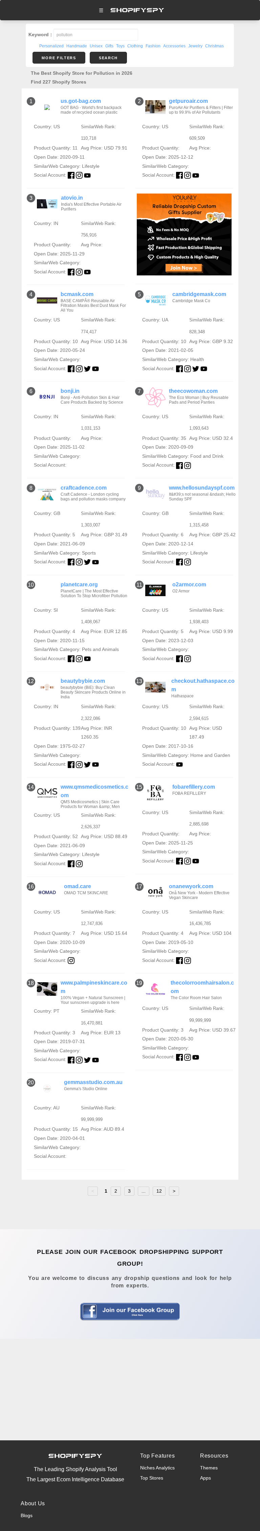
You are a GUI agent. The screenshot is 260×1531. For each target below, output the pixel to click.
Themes (209, 1467)
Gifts (109, 46)
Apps (205, 1478)
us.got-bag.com (81, 101)
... (144, 1191)
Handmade (76, 46)
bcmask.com (77, 294)
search (108, 58)
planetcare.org (79, 584)
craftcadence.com (84, 488)
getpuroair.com (188, 101)
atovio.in (72, 198)
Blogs (26, 1515)
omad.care (77, 886)
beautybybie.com (83, 681)
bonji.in (70, 391)
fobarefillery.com (193, 787)
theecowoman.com (193, 391)
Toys (120, 46)
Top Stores (151, 1478)
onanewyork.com (191, 886)
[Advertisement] (130, 1389)
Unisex (96, 46)
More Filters (59, 58)
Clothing (135, 46)
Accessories (174, 46)
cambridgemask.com (199, 294)
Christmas (214, 46)
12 (159, 1191)
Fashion (153, 46)
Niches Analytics (157, 1467)
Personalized (51, 46)
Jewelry (195, 46)
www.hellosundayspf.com (202, 488)
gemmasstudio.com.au (93, 1082)
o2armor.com (189, 584)
